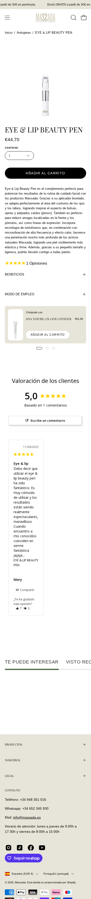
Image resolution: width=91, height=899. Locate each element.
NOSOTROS (12, 760)
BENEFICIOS (14, 274)
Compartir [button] (26, 590)
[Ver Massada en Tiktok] (19, 847)
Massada (20, 882)
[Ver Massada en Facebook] (30, 847)
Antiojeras (24, 32)
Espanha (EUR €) (22, 873)
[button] (73, 17)
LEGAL (9, 776)
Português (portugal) (56, 873)
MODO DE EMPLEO (19, 294)
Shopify (71, 882)
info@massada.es (27, 817)
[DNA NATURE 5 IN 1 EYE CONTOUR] (15, 324)
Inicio (8, 32)
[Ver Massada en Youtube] (42, 847)
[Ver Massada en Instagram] (8, 847)
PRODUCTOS (13, 744)
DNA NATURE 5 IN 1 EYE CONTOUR (48, 319)
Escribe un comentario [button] (48, 420)
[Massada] (46, 17)
